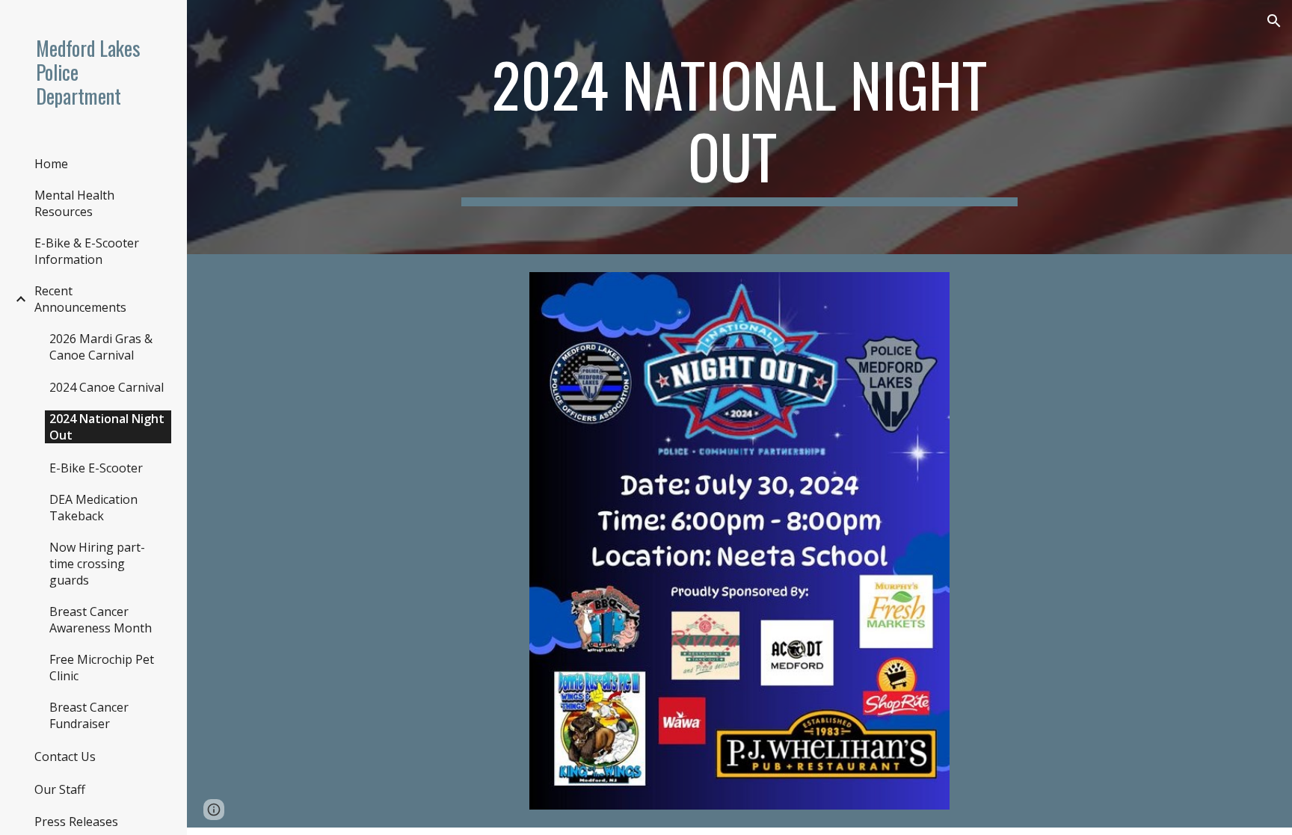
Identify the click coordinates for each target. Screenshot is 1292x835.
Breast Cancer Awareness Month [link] (100, 619)
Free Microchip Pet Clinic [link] (101, 667)
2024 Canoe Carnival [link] (106, 387)
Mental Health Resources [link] (74, 203)
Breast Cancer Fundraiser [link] (89, 715)
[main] (739, 127)
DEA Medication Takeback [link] (93, 507)
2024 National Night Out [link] (106, 426)
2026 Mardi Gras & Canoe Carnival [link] (101, 346)
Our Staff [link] (59, 789)
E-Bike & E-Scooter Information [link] (86, 251)
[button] (1274, 21)
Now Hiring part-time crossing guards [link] (97, 563)
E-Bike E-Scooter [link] (96, 468)
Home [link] (51, 163)
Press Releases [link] (76, 821)
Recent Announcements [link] (80, 299)
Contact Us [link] (65, 756)
